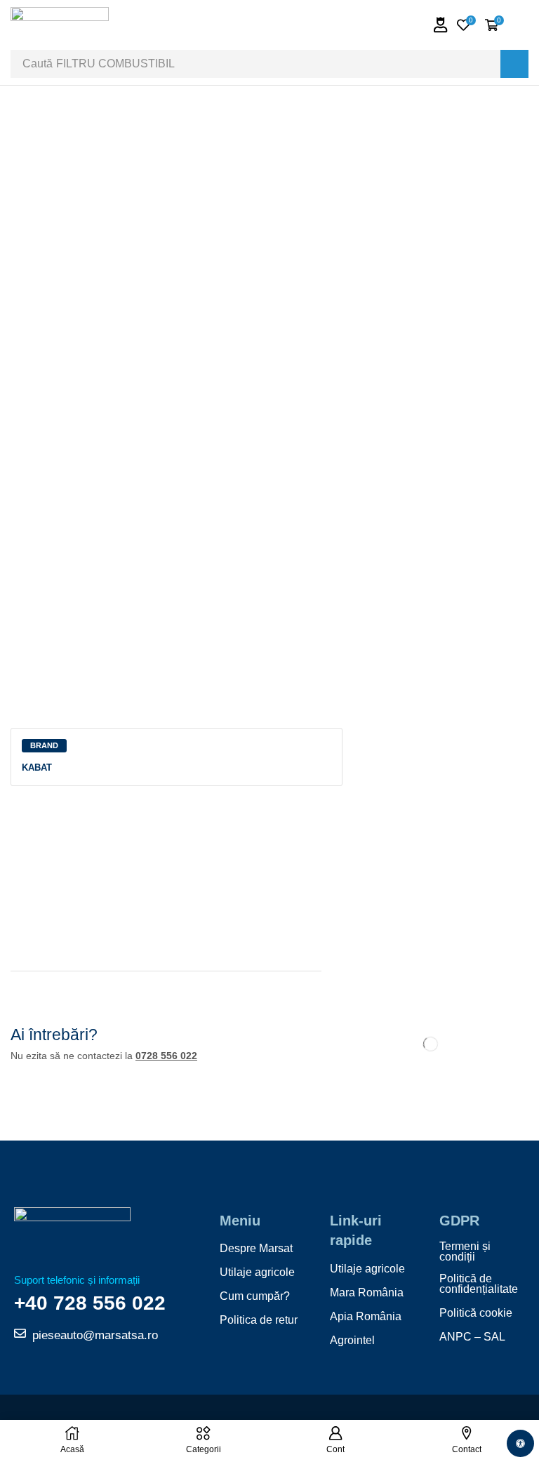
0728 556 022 (166, 1055)
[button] (440, 25)
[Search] (514, 64)
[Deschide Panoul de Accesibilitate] (520, 1443)
